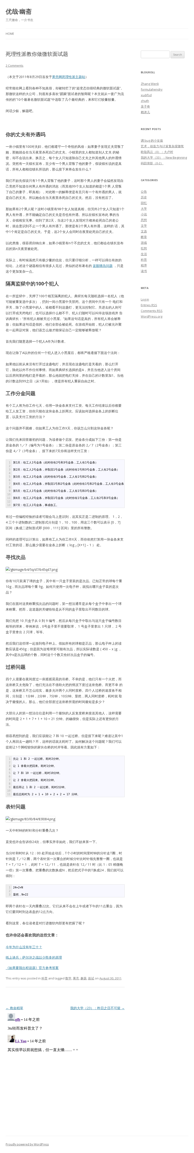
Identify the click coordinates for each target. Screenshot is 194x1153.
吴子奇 (145, 106)
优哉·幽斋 (19, 11)
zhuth (145, 101)
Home (10, 34)
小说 (144, 214)
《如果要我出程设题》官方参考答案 (32, 967)
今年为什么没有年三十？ (24, 947)
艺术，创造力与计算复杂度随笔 (162, 146)
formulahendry (152, 89)
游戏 (144, 242)
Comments (152, 311)
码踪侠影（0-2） (152, 163)
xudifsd (146, 95)
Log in (145, 299)
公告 (144, 191)
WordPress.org (151, 316)
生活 (144, 254)
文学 (144, 225)
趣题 (83, 978)
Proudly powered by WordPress (27, 1144)
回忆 (144, 203)
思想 (144, 220)
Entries (149, 305)
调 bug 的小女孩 (152, 140)
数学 (68, 978)
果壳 (76, 978)
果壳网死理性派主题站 (68, 76)
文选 (144, 231)
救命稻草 (14, 1008)
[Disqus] (65, 1070)
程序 (144, 265)
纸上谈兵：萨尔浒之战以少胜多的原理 (34, 957)
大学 (144, 208)
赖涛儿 (145, 112)
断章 (144, 237)
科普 (44, 978)
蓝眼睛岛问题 (103, 265)
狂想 (144, 248)
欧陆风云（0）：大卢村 (157, 152)
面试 (91, 978)
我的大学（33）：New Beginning (164, 157)
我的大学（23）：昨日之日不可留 (97, 1008)
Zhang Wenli (150, 84)
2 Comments (14, 65)
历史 (144, 197)
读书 (144, 271)
